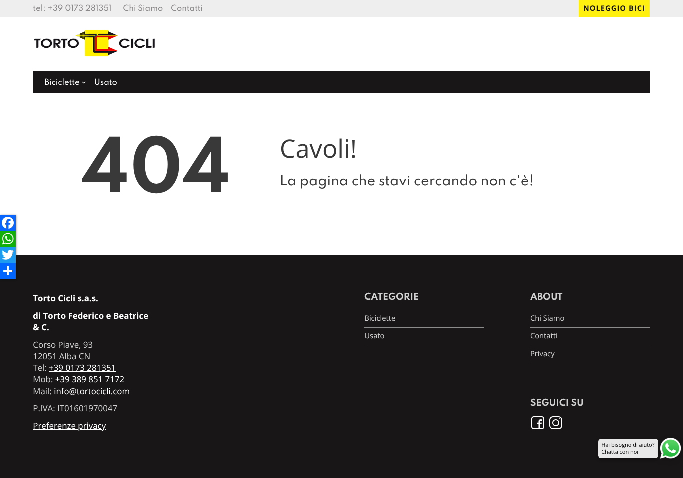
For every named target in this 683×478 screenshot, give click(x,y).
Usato (106, 82)
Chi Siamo (144, 8)
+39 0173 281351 (80, 8)
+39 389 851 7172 (90, 379)
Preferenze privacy (69, 426)
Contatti (187, 8)
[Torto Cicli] (95, 60)
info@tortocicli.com (92, 391)
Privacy (542, 354)
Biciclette (62, 82)
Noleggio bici (615, 9)
